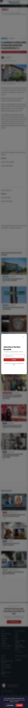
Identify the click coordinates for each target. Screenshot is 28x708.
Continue (14, 359)
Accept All (19, 705)
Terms (19, 363)
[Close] (23, 337)
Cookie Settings (10, 705)
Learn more (15, 701)
